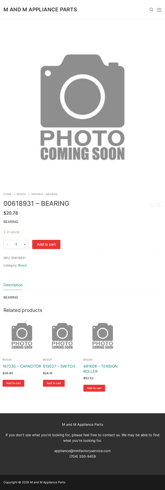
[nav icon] (159, 9)
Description (13, 285)
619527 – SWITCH (59, 366)
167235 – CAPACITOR (22, 366)
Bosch (21, 194)
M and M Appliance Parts (40, 9)
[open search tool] (151, 10)
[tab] (13, 285)
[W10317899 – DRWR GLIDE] (159, 204)
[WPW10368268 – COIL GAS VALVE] (151, 204)
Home (7, 194)
